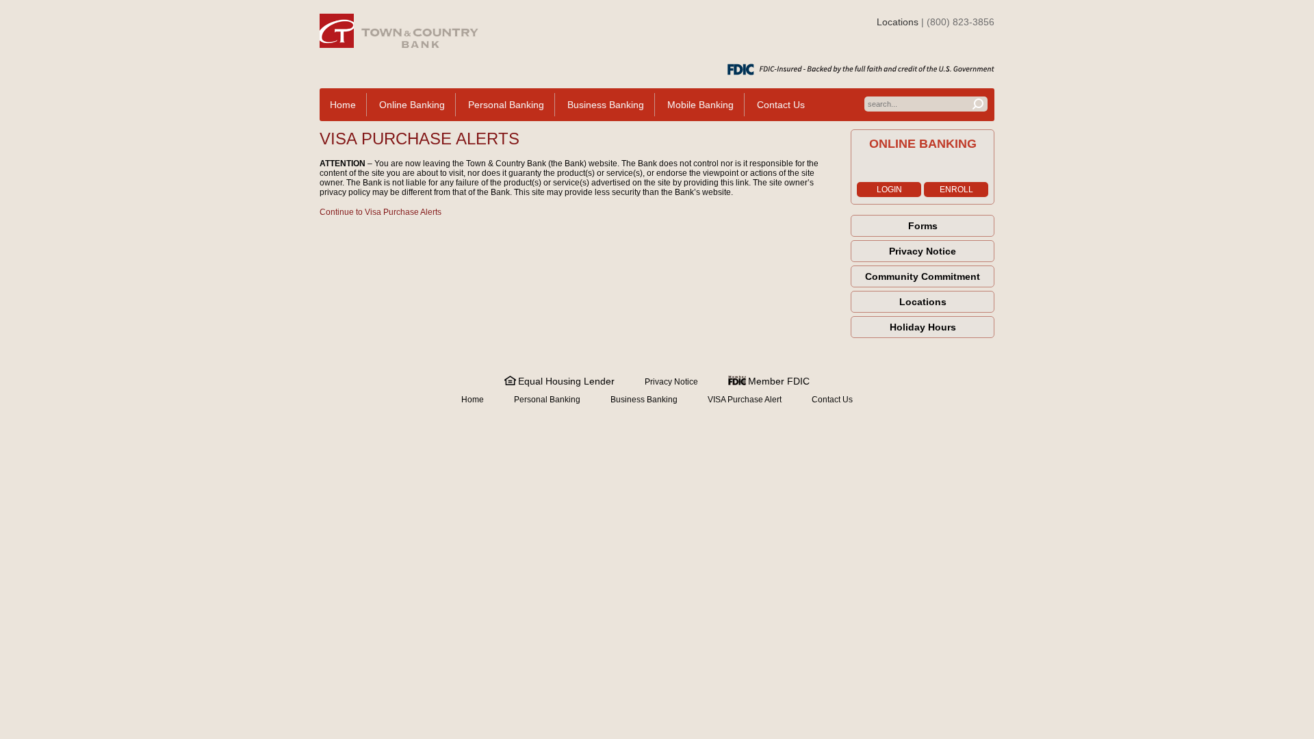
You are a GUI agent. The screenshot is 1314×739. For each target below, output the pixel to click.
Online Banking (412, 104)
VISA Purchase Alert (745, 399)
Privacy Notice (922, 251)
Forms (923, 225)
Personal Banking (506, 104)
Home (343, 104)
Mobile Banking (700, 104)
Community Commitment (922, 276)
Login (889, 189)
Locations (897, 21)
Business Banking (605, 104)
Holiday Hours (923, 327)
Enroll (956, 189)
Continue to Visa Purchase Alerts (380, 212)
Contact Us (781, 104)
